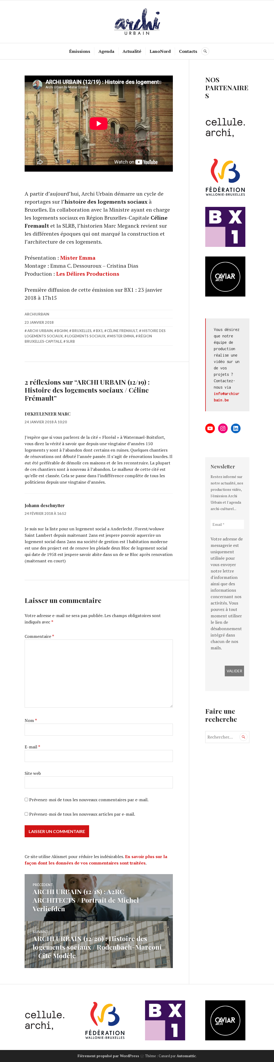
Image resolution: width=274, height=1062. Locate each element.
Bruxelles (82, 331)
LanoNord (160, 51)
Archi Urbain (40, 331)
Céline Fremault (122, 331)
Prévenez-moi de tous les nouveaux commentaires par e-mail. (89, 800)
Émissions (79, 51)
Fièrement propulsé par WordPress (108, 1055)
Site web (33, 773)
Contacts (188, 51)
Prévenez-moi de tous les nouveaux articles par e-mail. (82, 814)
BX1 (99, 331)
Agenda (106, 51)
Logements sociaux (86, 336)
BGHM (62, 331)
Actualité (132, 51)
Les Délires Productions (87, 273)
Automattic (186, 1055)
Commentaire (39, 636)
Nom (31, 720)
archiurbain (37, 314)
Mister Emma (78, 257)
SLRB (70, 341)
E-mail (32, 747)
